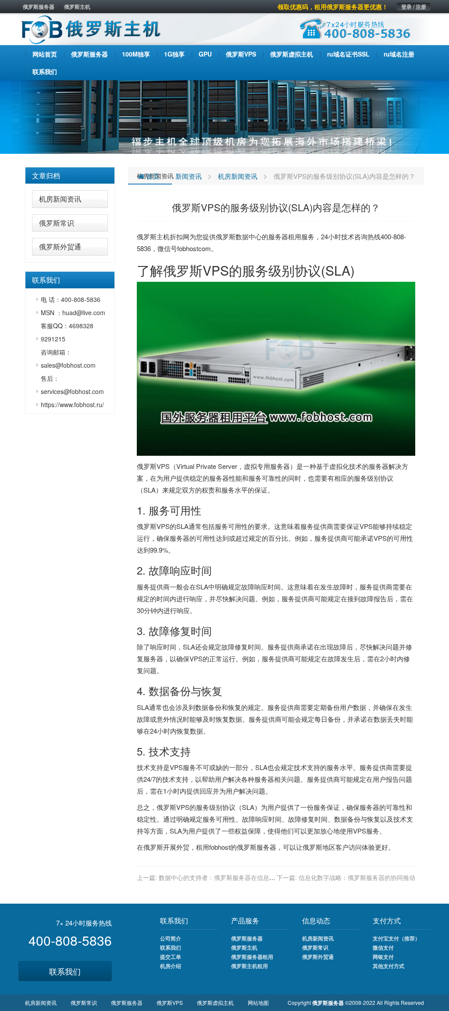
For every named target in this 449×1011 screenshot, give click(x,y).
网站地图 (258, 1002)
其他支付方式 (388, 966)
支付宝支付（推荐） (396, 938)
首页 (151, 176)
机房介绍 (170, 966)
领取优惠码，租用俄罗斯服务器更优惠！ (333, 6)
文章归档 (46, 175)
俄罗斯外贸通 (60, 246)
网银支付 (383, 957)
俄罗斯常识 (56, 223)
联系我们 (65, 971)
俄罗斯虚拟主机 (215, 1002)
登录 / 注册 (413, 7)
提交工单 (170, 957)
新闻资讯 (188, 176)
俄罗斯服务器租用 (252, 957)
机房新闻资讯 (60, 199)
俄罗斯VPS (170, 1002)
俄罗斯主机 (77, 7)
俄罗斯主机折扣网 (163, 236)
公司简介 (170, 938)
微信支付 (383, 947)
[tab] (69, 175)
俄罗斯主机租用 (249, 966)
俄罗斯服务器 (38, 7)
